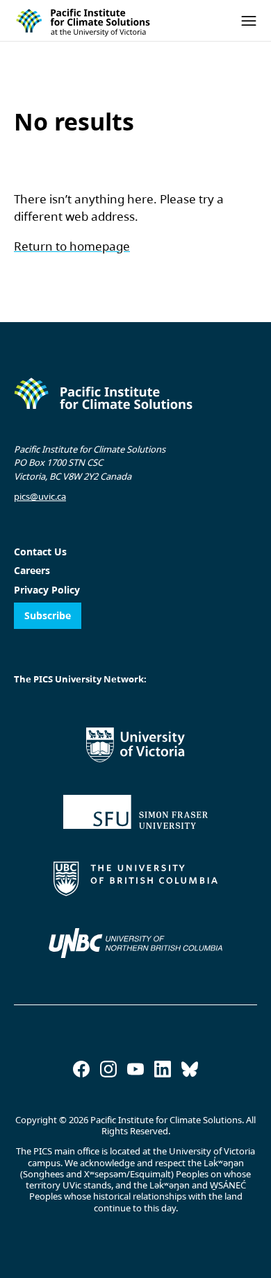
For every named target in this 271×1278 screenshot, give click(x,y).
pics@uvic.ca (40, 496)
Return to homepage (72, 246)
